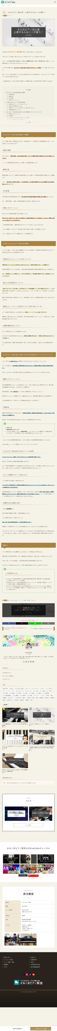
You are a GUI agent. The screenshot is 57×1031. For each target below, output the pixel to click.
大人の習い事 (18, 697)
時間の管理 (11, 94)
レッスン (42, 695)
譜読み (4, 700)
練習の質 (11, 96)
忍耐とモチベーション (14, 100)
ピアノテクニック (20, 690)
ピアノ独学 (25, 693)
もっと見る (28, 122)
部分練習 (22, 700)
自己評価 (11, 98)
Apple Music (5, 688)
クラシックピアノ (35, 688)
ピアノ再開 (5, 693)
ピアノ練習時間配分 (7, 695)
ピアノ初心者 (12, 693)
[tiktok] (28, 662)
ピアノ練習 (38, 693)
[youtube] (33, 662)
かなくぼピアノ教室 (13, 600)
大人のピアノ (33, 600)
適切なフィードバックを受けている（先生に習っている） (22, 107)
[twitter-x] (24, 662)
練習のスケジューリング (14, 113)
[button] (8, 623)
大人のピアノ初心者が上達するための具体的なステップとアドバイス (24, 112)
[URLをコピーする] (48, 623)
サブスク (42, 688)
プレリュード (36, 695)
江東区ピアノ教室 (31, 697)
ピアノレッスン (28, 690)
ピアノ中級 (49, 690)
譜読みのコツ (10, 700)
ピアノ (19, 600)
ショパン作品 (48, 688)
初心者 (29, 600)
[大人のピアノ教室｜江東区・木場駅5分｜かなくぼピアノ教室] (8, 2)
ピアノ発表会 (32, 693)
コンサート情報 (9, 676)
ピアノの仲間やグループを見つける (17, 119)
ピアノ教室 (24, 600)
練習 (37, 697)
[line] (31, 662)
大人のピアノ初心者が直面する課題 (16, 92)
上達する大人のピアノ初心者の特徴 (16, 102)
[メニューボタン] (55, 2)
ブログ (5, 15)
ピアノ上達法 (42, 690)
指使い (24, 697)
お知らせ (7, 672)
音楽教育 (27, 700)
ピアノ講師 (29, 695)
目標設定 (11, 115)
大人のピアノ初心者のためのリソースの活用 (19, 117)
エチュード (27, 688)
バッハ (8, 690)
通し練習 (16, 700)
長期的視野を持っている (14, 109)
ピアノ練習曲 (15, 695)
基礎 (51, 695)
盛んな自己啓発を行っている (15, 106)
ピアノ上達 (35, 690)
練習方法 (47, 697)
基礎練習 (5, 697)
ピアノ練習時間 (45, 693)
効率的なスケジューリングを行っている (18, 104)
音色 (32, 700)
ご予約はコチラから (40, 1028)
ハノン (4, 690)
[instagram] (26, 662)
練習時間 (52, 697)
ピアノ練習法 (23, 695)
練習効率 (41, 697)
